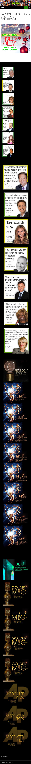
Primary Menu (29, 7)
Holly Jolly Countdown (23, 21)
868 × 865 (13, 21)
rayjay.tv (3, 7)
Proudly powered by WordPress (7, 762)
